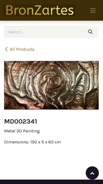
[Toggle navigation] (93, 10)
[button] (92, 173)
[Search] (90, 32)
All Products (22, 49)
